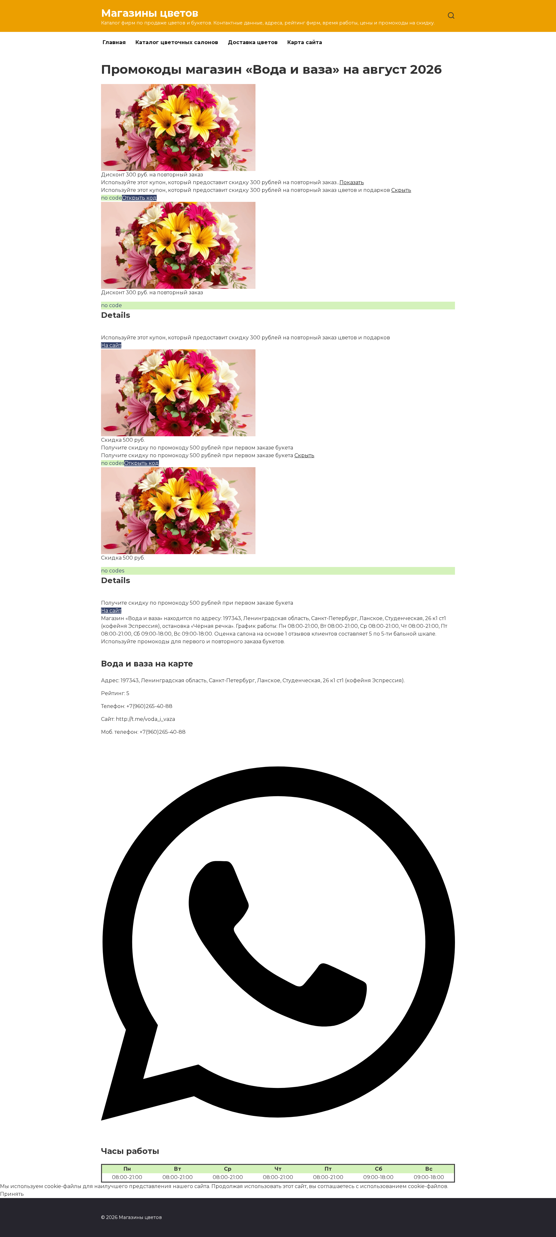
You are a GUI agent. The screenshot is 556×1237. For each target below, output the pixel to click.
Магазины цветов (149, 13)
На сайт (111, 345)
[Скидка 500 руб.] (178, 432)
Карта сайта (304, 42)
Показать (351, 182)
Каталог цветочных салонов (176, 42)
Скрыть (401, 190)
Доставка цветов (253, 42)
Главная (114, 42)
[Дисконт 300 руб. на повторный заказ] (178, 167)
